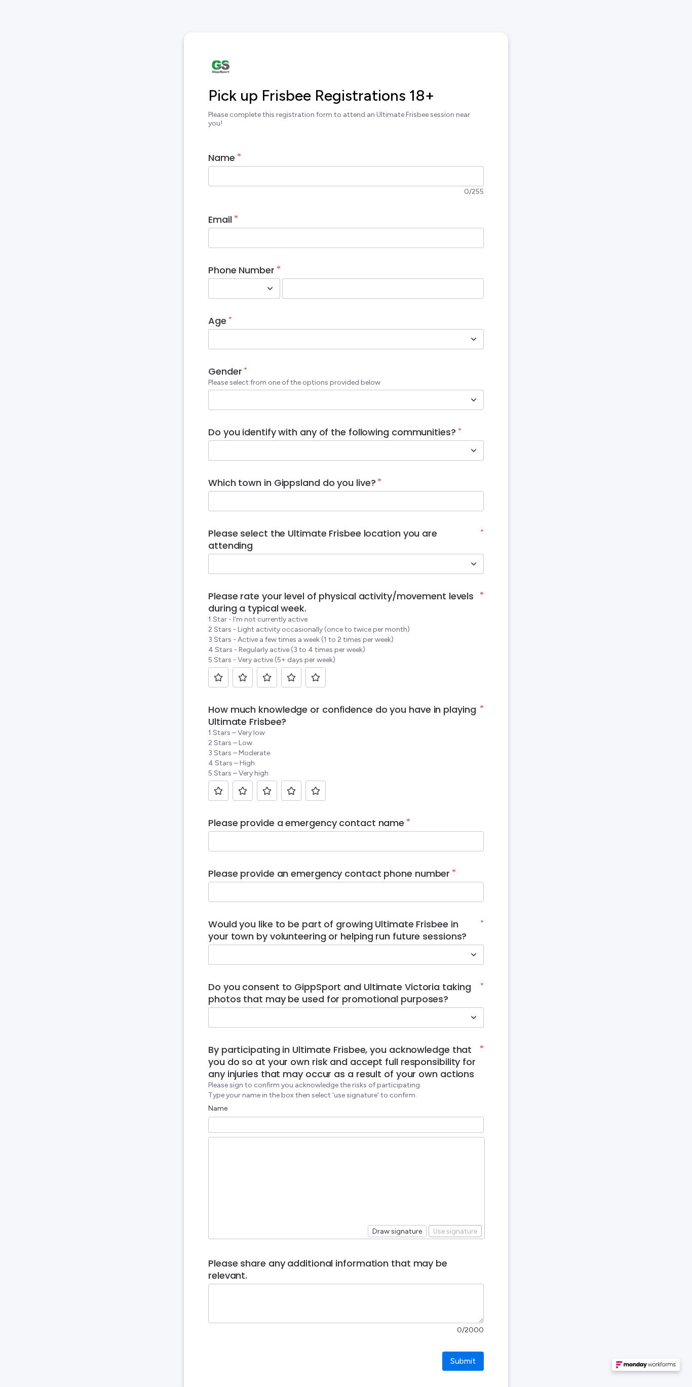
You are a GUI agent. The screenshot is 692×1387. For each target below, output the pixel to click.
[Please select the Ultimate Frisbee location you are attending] (474, 564)
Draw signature (397, 1231)
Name (217, 1108)
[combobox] (233, 288)
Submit (463, 1361)
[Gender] (474, 400)
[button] (646, 1368)
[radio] (218, 677)
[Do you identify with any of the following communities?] (474, 450)
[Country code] (270, 288)
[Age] (474, 339)
